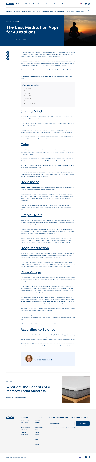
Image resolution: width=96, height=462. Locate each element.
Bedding (48, 3)
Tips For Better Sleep (47, 11)
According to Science (29, 103)
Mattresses (19, 3)
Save (63, 3)
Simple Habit (27, 96)
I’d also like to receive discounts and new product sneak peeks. (67, 428)
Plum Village (27, 101)
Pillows (36, 429)
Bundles (36, 439)
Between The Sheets (13, 11)
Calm (25, 91)
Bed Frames (37, 425)
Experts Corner (36, 11)
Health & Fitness (26, 11)
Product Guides (70, 11)
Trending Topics (80, 11)
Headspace (27, 93)
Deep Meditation (28, 98)
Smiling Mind (27, 88)
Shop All (37, 444)
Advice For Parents (59, 11)
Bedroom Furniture (38, 3)
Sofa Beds (27, 3)
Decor (36, 437)
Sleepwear (56, 3)
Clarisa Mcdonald (22, 39)
